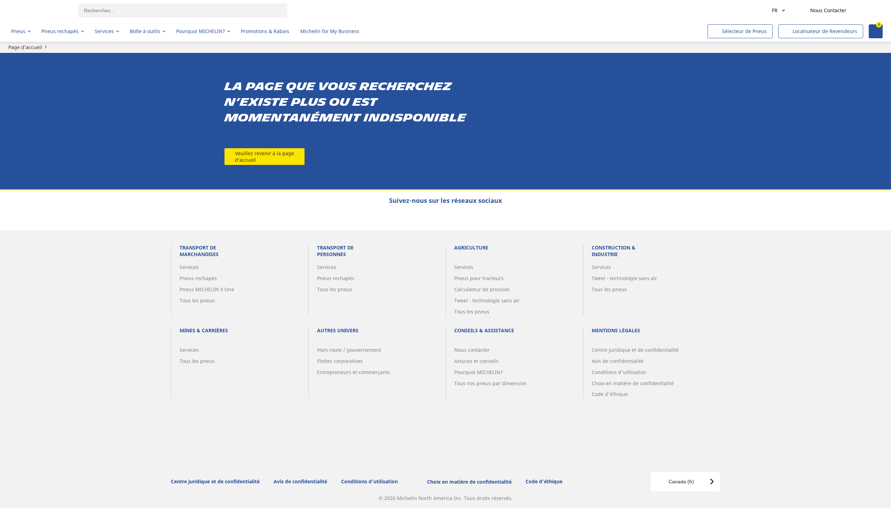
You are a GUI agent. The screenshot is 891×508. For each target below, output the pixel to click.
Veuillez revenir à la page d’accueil (264, 156)
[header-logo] (38, 10)
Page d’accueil (25, 47)
